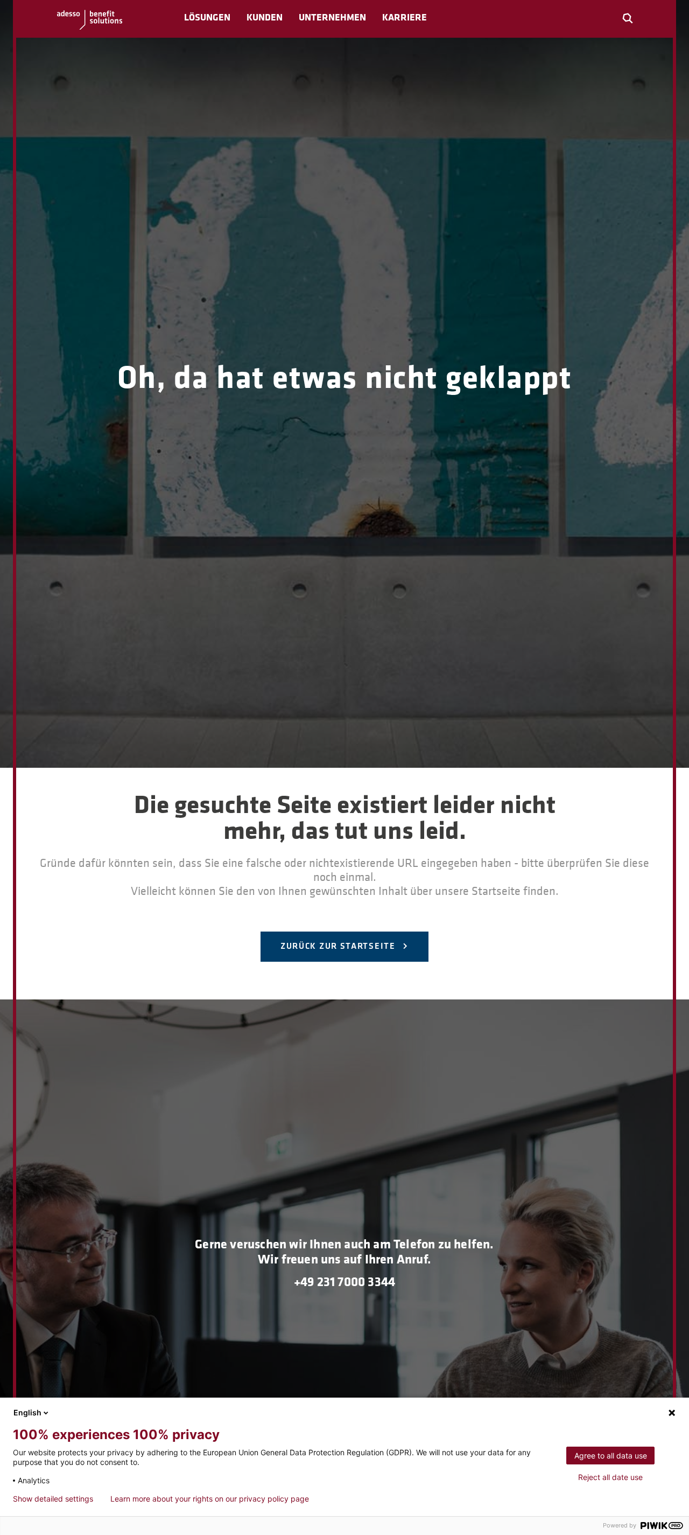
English (27, 1412)
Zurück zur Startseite (339, 946)
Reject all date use (610, 1477)
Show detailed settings (53, 1499)
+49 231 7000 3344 (344, 1282)
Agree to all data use (610, 1455)
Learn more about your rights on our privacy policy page (209, 1499)
